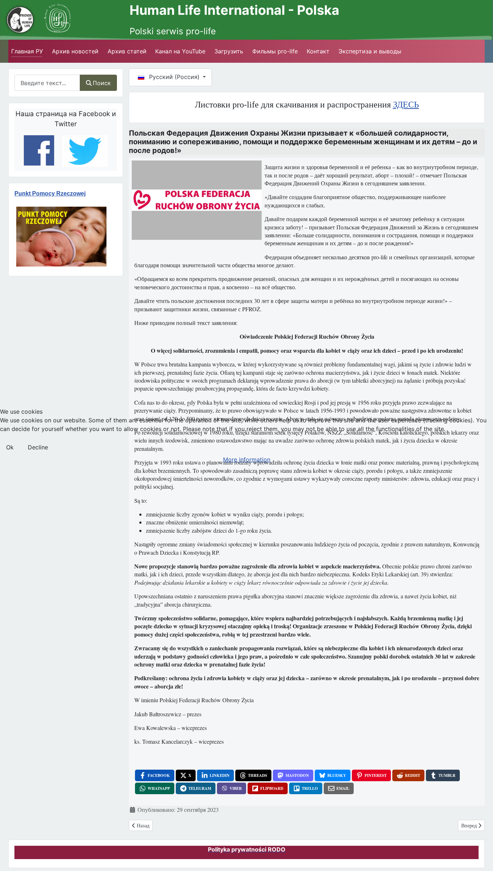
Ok (10, 447)
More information (246, 459)
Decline (38, 447)
